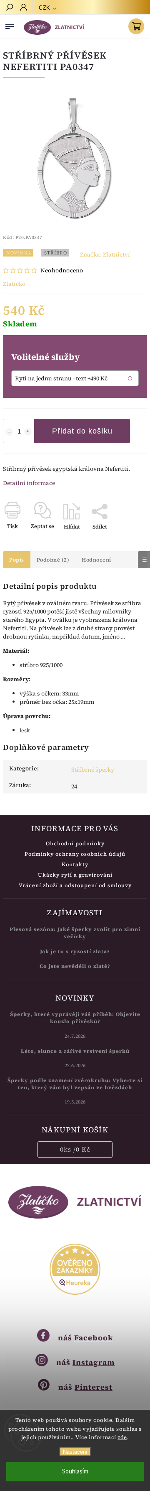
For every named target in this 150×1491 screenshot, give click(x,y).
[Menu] (9, 24)
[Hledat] (9, 8)
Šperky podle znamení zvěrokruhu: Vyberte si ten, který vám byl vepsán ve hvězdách (75, 1084)
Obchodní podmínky (75, 843)
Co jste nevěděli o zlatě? (75, 966)
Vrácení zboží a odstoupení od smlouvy (75, 885)
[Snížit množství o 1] (9, 432)
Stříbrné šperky (92, 769)
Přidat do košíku (82, 431)
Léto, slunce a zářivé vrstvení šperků (75, 1051)
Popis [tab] (16, 559)
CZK (44, 8)
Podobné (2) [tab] (53, 559)
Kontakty (75, 864)
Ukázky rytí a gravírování (75, 874)
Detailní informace (29, 483)
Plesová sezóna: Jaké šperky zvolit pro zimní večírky (75, 933)
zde (122, 1437)
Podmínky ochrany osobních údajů (75, 853)
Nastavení (75, 1452)
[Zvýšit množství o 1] (28, 432)
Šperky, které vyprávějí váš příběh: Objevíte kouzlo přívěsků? (75, 1018)
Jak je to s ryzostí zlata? (75, 951)
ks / (75, 1149)
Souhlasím (75, 1471)
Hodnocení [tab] (96, 559)
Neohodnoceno (61, 270)
